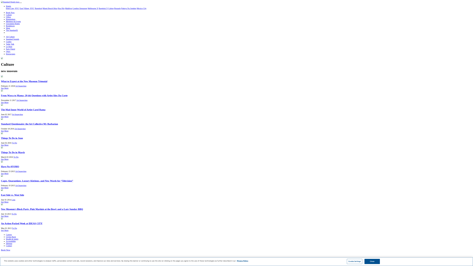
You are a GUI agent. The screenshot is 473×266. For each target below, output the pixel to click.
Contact (9, 246)
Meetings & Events (13, 21)
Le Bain (9, 47)
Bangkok (38, 8)
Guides (8, 42)
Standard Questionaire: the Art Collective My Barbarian (29, 124)
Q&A (8, 51)
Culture (9, 15)
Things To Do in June (12, 138)
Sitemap (9, 243)
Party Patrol (10, 49)
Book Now (10, 13)
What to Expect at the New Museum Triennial (24, 81)
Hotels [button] (8, 6)
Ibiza (55, 8)
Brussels (117, 8)
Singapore (83, 8)
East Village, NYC (27, 8)
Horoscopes (10, 54)
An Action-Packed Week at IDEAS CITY (21, 223)
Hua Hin (61, 8)
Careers (9, 235)
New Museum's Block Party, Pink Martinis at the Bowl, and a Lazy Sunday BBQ (42, 209)
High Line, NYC (12, 8)
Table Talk (10, 44)
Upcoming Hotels (13, 24)
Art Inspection (20, 86)
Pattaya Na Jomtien (128, 8)
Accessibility (11, 241)
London (76, 8)
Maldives (68, 8)
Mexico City (141, 8)
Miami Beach (47, 8)
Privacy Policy (242, 261)
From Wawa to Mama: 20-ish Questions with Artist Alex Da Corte (34, 95)
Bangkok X (103, 8)
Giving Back (11, 237)
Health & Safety (12, 239)
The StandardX (12, 30)
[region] (236, 261)
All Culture (10, 37)
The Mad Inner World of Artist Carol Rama (23, 109)
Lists (13, 200)
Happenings (10, 19)
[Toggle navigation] (21, 2)
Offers (8, 17)
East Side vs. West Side (12, 195)
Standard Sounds (12, 39)
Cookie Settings (354, 261)
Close (372, 261)
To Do (14, 143)
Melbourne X (93, 8)
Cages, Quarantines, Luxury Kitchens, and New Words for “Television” (37, 181)
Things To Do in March (13, 152)
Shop (8, 28)
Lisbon (111, 8)
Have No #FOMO (10, 166)
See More (4, 88)
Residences (10, 26)
